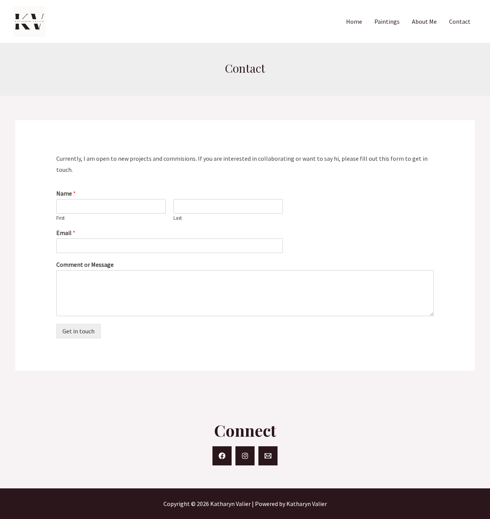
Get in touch (78, 331)
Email (65, 233)
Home (354, 21)
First (60, 218)
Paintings (387, 21)
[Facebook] (222, 455)
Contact (459, 21)
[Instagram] (245, 455)
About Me (424, 21)
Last (177, 218)
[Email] (268, 455)
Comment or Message (85, 264)
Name (66, 193)
